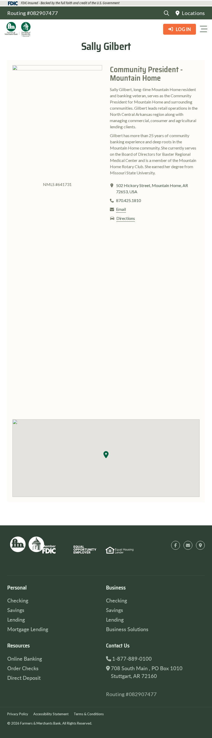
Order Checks (23, 668)
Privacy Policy (17, 714)
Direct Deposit (24, 677)
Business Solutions (127, 629)
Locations (193, 13)
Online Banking (24, 658)
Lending (16, 619)
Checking (17, 600)
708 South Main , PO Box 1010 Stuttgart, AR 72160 (147, 672)
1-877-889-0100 (132, 658)
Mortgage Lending (27, 629)
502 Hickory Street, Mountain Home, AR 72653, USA (152, 188)
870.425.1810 (128, 200)
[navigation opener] (203, 29)
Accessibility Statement (51, 714)
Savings (15, 610)
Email (121, 209)
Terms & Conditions (89, 714)
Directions (125, 218)
